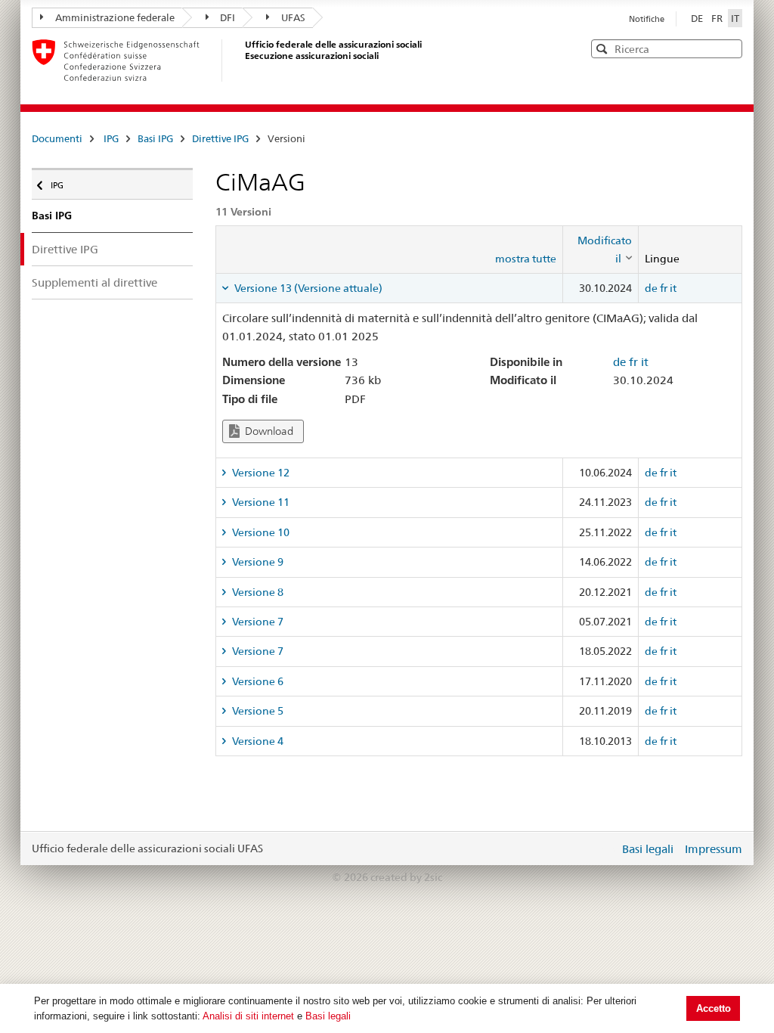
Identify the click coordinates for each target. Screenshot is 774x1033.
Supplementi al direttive (94, 282)
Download (268, 431)
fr (663, 288)
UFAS (293, 17)
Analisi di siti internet (248, 1016)
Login (605, 848)
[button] (729, 48)
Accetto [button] (713, 1008)
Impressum (713, 849)
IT (735, 18)
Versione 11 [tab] (259, 502)
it (673, 288)
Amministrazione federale (115, 17)
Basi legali (328, 1016)
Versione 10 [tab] (259, 532)
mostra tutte (525, 259)
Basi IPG (155, 138)
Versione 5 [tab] (256, 711)
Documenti (57, 138)
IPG (111, 138)
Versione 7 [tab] (256, 622)
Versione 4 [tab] (256, 741)
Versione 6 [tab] (256, 681)
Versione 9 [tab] (256, 562)
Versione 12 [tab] (259, 473)
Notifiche (646, 19)
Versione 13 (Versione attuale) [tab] (307, 288)
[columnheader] (600, 250)
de (651, 288)
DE (698, 18)
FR (718, 18)
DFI (227, 17)
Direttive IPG (220, 138)
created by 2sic (406, 877)
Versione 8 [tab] (256, 592)
